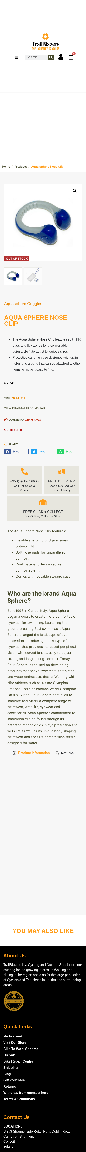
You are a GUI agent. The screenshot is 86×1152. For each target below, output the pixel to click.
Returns (9, 1086)
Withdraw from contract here (25, 1093)
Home (6, 166)
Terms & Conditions (19, 1099)
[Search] (51, 57)
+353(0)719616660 (24, 481)
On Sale (9, 1055)
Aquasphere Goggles (23, 304)
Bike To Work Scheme (20, 1049)
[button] (16, 452)
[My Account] (61, 57)
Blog (7, 1074)
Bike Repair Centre (18, 1061)
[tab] (31, 753)
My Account (12, 1036)
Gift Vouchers (14, 1080)
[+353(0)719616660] (24, 471)
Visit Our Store (14, 1042)
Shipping (10, 1067)
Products (20, 166)
